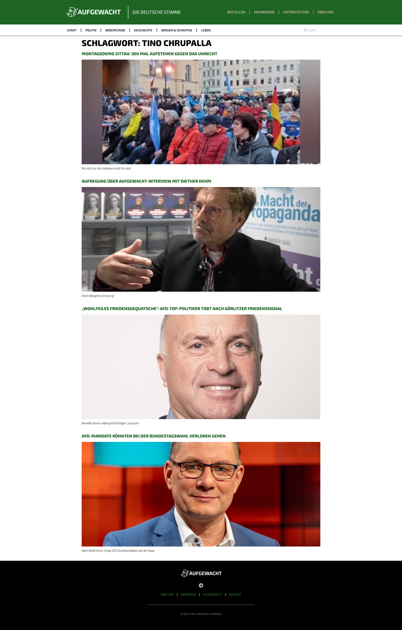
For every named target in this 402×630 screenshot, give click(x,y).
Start (72, 30)
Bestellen (236, 12)
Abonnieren (264, 12)
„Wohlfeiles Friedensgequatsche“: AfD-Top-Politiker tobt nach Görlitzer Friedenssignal (182, 308)
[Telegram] (201, 585)
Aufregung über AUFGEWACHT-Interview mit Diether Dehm (146, 180)
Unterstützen (296, 12)
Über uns (326, 12)
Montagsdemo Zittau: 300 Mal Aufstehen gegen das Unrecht (149, 53)
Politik (91, 30)
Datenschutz (212, 595)
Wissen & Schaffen (176, 30)
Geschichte (143, 30)
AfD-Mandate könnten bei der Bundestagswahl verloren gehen (154, 435)
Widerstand (115, 30)
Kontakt (235, 595)
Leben (206, 30)
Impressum (188, 595)
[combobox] (317, 30)
